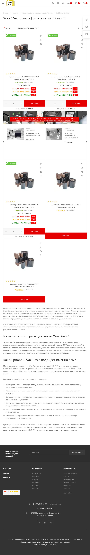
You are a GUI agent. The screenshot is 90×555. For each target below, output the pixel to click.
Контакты (35, 485)
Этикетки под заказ (69, 473)
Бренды (6, 478)
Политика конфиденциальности (45, 545)
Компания (37, 469)
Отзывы (35, 479)
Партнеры (35, 489)
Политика (66, 489)
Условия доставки (69, 482)
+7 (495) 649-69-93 (39, 504)
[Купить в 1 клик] (40, 43)
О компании (36, 473)
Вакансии (35, 476)
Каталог (7, 469)
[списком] (82, 28)
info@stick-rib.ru (46, 508)
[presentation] (3, 142)
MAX (45, 522)
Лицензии (35, 482)
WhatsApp (50, 522)
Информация (69, 469)
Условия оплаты (68, 479)
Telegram (39, 522)
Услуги (6, 473)
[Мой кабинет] (63, 3)
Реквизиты (67, 485)
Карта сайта (67, 493)
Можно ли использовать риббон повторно (71, 135)
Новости (66, 476)
